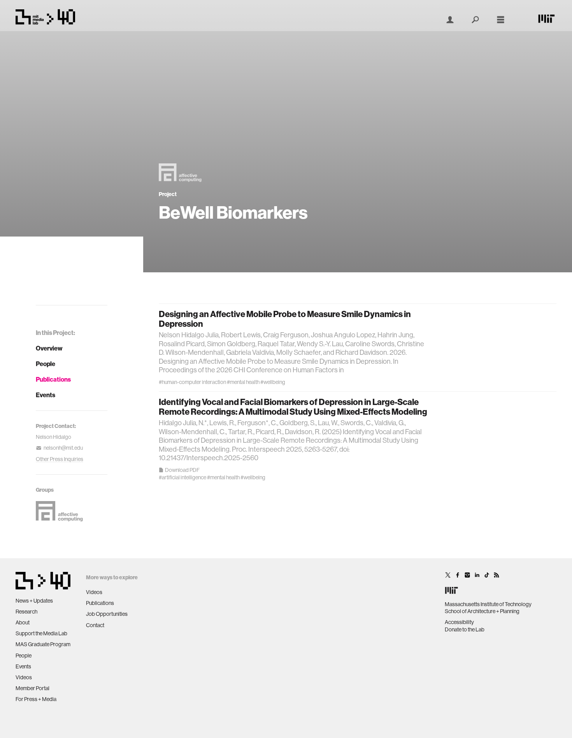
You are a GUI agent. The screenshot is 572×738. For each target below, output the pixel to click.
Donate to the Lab (464, 629)
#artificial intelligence (182, 477)
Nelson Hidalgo (53, 436)
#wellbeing (272, 382)
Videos (24, 677)
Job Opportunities (107, 613)
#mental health (243, 382)
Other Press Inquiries (59, 459)
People (45, 364)
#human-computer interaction (192, 382)
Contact (95, 625)
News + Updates (34, 600)
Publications (53, 379)
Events (45, 395)
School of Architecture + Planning (482, 611)
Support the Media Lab (41, 633)
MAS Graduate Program (43, 644)
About (23, 622)
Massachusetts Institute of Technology (488, 604)
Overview (49, 348)
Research (26, 611)
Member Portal (32, 688)
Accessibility (459, 622)
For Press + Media (36, 699)
